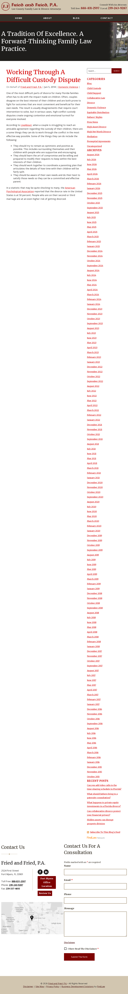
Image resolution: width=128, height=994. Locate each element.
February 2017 (94, 699)
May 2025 (91, 227)
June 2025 (91, 222)
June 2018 (91, 622)
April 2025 (92, 232)
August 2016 (93, 728)
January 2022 (93, 420)
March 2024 (93, 294)
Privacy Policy (52, 986)
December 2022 (94, 367)
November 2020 (95, 487)
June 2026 (92, 164)
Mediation (92, 136)
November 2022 (94, 371)
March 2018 (93, 637)
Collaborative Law (96, 98)
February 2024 (94, 299)
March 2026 (93, 179)
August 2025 (93, 212)
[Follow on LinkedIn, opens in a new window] (46, 871)
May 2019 (91, 569)
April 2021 (92, 463)
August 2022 (93, 386)
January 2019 (93, 588)
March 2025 (93, 236)
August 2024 (93, 270)
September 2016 (95, 723)
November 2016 (94, 714)
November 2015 (94, 772)
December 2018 (94, 593)
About (47, 18)
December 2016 (94, 709)
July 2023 (91, 333)
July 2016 (91, 733)
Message (69, 908)
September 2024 (95, 265)
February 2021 (94, 473)
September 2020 (95, 497)
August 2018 (93, 612)
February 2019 (94, 584)
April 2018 (92, 632)
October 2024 (93, 260)
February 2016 (94, 757)
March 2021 (92, 468)
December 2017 (94, 651)
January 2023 (93, 362)
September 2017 (94, 665)
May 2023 (91, 342)
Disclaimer (69, 942)
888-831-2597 (90, 8)
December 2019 (94, 535)
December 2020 (95, 482)
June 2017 (91, 680)
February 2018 (94, 641)
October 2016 (93, 719)
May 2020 (92, 516)
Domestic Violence (68, 86)
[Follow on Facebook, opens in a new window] (40, 871)
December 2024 (94, 251)
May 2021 (91, 458)
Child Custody (94, 88)
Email (68, 880)
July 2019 (91, 559)
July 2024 (91, 275)
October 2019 (93, 545)
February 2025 (94, 241)
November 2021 (94, 429)
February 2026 (94, 183)
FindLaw (101, 986)
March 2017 (92, 694)
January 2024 (93, 304)
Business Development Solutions (78, 986)
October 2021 (93, 434)
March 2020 (93, 521)
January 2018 (93, 646)
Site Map (40, 986)
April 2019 (92, 574)
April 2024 (92, 289)
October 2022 (93, 376)
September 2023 (95, 323)
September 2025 (95, 207)
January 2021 (93, 477)
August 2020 (93, 502)
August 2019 (93, 555)
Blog (76, 18)
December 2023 (94, 309)
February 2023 (94, 357)
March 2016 (92, 752)
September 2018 (95, 608)
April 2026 (92, 174)
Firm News (92, 122)
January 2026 (93, 188)
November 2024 (95, 256)
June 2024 (92, 280)
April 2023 (92, 347)
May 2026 (92, 169)
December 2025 (94, 193)
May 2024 (92, 285)
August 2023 (93, 328)
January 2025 (93, 246)
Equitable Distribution (98, 112)
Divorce (91, 102)
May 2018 (91, 627)
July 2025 (91, 217)
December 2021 (94, 424)
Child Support (94, 93)
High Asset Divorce (96, 127)
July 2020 (91, 506)
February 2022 (94, 415)
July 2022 (91, 391)
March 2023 (93, 352)
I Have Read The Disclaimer (83, 949)
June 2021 (91, 453)
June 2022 (92, 396)
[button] (125, 975)
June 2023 (91, 338)
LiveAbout (26, 125)
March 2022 (93, 410)
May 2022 (91, 400)
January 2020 (93, 531)
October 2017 (93, 661)
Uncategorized (94, 146)
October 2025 (93, 203)
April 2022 (92, 405)
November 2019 (94, 540)
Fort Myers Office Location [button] (46, 882)
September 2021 (95, 439)
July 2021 (91, 449)
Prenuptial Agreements (98, 141)
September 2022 (95, 381)
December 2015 (94, 767)
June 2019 (91, 564)
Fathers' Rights (94, 117)
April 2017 (92, 690)
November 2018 (94, 598)
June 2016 (91, 738)
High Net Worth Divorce (99, 131)
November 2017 (94, 656)
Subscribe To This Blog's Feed (105, 832)
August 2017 (93, 670)
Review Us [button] (45, 893)
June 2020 (92, 511)
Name (67, 865)
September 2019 (95, 550)
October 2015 (93, 776)
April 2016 (92, 747)
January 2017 (93, 704)
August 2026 (93, 154)
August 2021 (93, 444)
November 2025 (94, 198)
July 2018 (91, 617)
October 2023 (93, 318)
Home (18, 18)
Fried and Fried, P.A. (31, 86)
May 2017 (91, 685)
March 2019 (92, 579)
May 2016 (91, 743)
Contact (107, 18)
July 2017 (91, 675)
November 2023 (94, 314)
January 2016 (93, 762)
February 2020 (94, 526)
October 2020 (93, 492)
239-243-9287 (117, 8)
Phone (67, 894)
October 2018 (93, 603)
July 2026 (91, 159)
